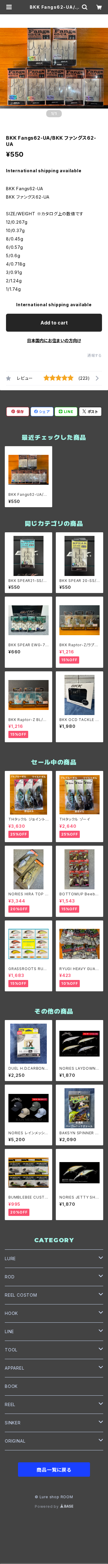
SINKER (13, 1422)
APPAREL (14, 1368)
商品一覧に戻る (54, 1470)
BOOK (11, 1386)
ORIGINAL (15, 1440)
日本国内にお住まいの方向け (54, 340)
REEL (10, 1404)
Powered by (47, 1506)
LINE (9, 1331)
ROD (9, 1276)
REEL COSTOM (21, 1295)
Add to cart (54, 323)
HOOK (11, 1313)
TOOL (11, 1349)
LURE (10, 1258)
